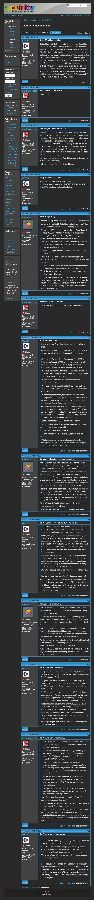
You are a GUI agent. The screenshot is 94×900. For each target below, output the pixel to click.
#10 (88, 601)
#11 (88, 665)
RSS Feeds (11, 241)
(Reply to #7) (47, 456)
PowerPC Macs (47, 20)
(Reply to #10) (48, 665)
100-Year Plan (77, 15)
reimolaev (9, 199)
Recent (21, 15)
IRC (11, 29)
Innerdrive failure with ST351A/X (9, 219)
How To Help (65, 15)
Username (9, 72)
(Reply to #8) (48, 520)
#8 (89, 456)
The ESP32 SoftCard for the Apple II (11, 127)
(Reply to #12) (48, 831)
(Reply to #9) (47, 601)
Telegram (13, 47)
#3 (89, 126)
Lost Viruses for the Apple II (10, 194)
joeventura (9, 214)
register (31, 32)
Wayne (8, 225)
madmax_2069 (30, 91)
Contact (87, 15)
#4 (89, 175)
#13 (88, 831)
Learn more (9, 50)
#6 (89, 299)
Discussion (34, 20)
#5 (89, 214)
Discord (12, 34)
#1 (89, 37)
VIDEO (53, 69)
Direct (9, 110)
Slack (12, 45)
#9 (89, 520)
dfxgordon (9, 188)
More (16, 166)
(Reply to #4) (46, 214)
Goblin (8, 202)
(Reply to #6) (48, 337)
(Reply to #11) (48, 735)
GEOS (25, 40)
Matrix (12, 32)
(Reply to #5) (46, 299)
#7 (89, 337)
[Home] (20, 12)
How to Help (11, 298)
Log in (23, 32)
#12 (88, 735)
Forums (13, 15)
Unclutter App (12, 113)
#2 (89, 87)
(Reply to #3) (46, 175)
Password (9, 78)
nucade (8, 205)
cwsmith (26, 217)
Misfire (12, 37)
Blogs (9, 235)
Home (6, 15)
